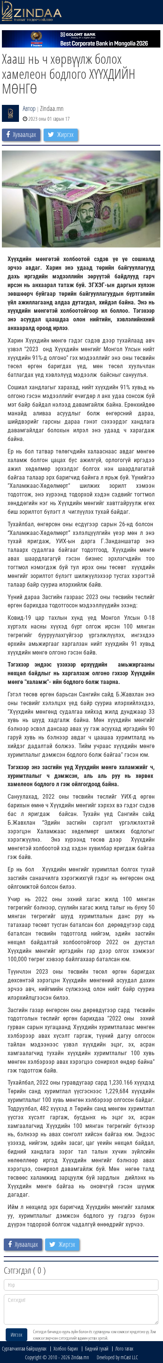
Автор (29, 108)
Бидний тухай (96, 1348)
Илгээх (16, 1334)
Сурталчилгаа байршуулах (24, 1348)
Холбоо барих (65, 1348)
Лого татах (124, 1348)
